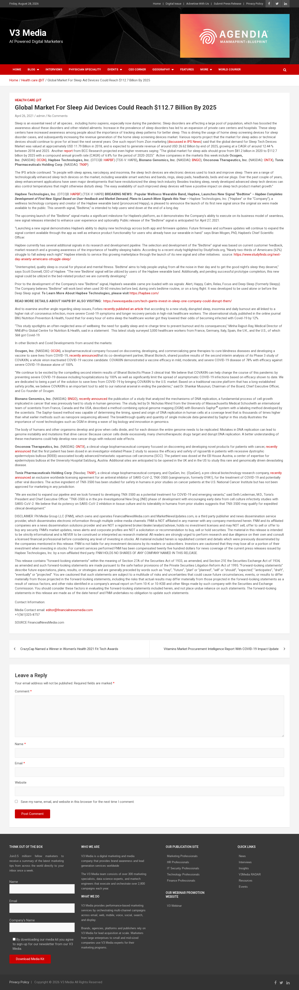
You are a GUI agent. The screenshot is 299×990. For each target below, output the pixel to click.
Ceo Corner (137, 69)
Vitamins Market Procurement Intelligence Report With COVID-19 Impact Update (221, 649)
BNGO (196, 160)
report (68, 151)
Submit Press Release (227, 3)
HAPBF (109, 160)
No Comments (58, 116)
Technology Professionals (183, 874)
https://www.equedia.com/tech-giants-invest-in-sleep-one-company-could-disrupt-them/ (167, 301)
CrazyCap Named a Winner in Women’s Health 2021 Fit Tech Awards (69, 649)
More (204, 69)
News (242, 856)
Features (187, 69)
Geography (161, 69)
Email (20, 763)
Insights (244, 868)
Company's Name (22, 920)
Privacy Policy (254, 3)
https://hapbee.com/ (144, 293)
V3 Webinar (174, 905)
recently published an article (123, 309)
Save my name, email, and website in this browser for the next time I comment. (77, 802)
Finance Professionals (181, 880)
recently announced (83, 355)
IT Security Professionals (183, 868)
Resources (245, 880)
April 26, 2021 (24, 116)
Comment (23, 691)
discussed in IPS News (184, 142)
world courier (229, 69)
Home (157, 3)
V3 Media (27, 33)
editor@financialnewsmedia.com (69, 610)
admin (40, 116)
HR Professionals (178, 862)
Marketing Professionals (182, 856)
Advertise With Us (197, 3)
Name (20, 744)
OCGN (41, 160)
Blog (31, 69)
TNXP (83, 165)
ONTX (268, 160)
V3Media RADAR (250, 874)
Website (20, 782)
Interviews (54, 69)
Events (112, 69)
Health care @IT (28, 100)
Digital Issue (173, 3)
